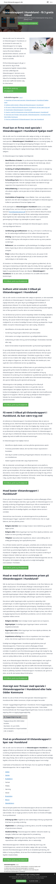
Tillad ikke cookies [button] (33, 881)
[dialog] (28, 878)
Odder (7, 772)
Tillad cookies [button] (21, 881)
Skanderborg (9, 803)
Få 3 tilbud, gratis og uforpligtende (28, 23)
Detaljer (42, 878)
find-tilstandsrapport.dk (17, 212)
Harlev (7, 775)
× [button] (54, 874)
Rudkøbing (9, 779)
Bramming (8, 796)
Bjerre (7, 800)
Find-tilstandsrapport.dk (13, 2)
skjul (21, 97)
